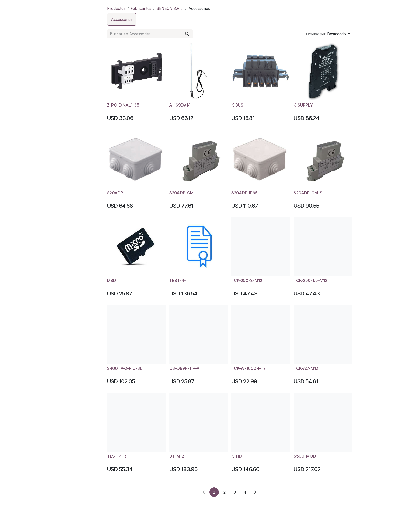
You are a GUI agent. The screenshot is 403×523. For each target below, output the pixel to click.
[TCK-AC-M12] (323, 334)
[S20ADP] (136, 159)
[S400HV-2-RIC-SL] (136, 334)
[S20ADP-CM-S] (323, 159)
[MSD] (136, 246)
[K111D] (260, 422)
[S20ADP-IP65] (260, 159)
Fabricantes (141, 8)
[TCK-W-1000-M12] (260, 334)
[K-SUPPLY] (323, 71)
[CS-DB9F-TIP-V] (198, 334)
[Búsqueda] (187, 33)
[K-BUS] (260, 71)
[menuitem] (121, 19)
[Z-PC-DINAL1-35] (136, 71)
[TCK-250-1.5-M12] (323, 246)
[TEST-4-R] (136, 422)
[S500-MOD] (323, 422)
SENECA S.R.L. (169, 8)
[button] (328, 33)
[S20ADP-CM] (198, 159)
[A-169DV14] (198, 71)
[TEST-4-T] (198, 246)
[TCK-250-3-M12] (260, 246)
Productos (116, 8)
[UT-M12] (198, 422)
